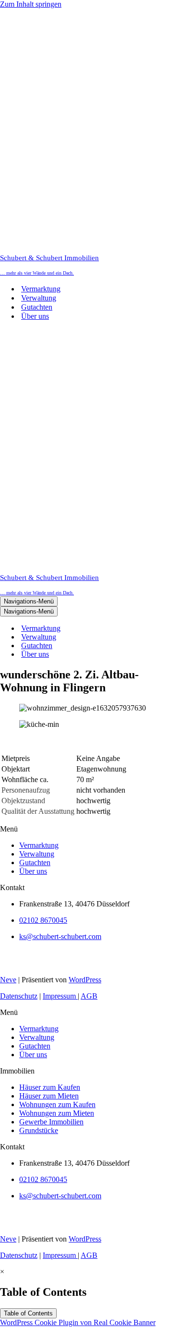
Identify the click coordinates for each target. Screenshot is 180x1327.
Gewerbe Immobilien (51, 1122)
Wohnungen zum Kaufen (57, 1104)
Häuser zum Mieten (49, 1096)
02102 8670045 (43, 920)
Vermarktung (40, 289)
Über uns (35, 316)
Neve (8, 980)
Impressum (60, 996)
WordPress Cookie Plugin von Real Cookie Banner (78, 1322)
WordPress (85, 980)
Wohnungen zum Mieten (56, 1113)
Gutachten (36, 307)
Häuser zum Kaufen (49, 1087)
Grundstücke (38, 1130)
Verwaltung (38, 298)
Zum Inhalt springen (30, 4)
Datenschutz (18, 996)
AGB (89, 996)
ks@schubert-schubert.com (60, 936)
